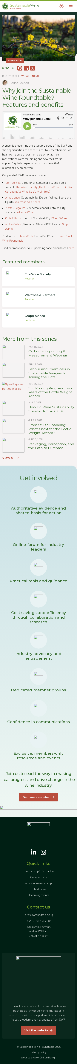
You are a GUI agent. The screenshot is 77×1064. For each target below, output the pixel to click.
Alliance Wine (25, 212)
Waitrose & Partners (27, 202)
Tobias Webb (25, 236)
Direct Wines (59, 218)
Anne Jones (12, 197)
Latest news (38, 889)
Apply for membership (38, 883)
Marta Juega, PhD (16, 207)
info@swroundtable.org (38, 914)
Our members (38, 877)
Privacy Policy (38, 1052)
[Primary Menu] (71, 6)
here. (72, 248)
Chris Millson (13, 218)
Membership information (38, 871)
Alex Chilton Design (45, 1057)
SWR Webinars (29, 76)
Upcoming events (38, 895)
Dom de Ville (12, 182)
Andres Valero (13, 224)
